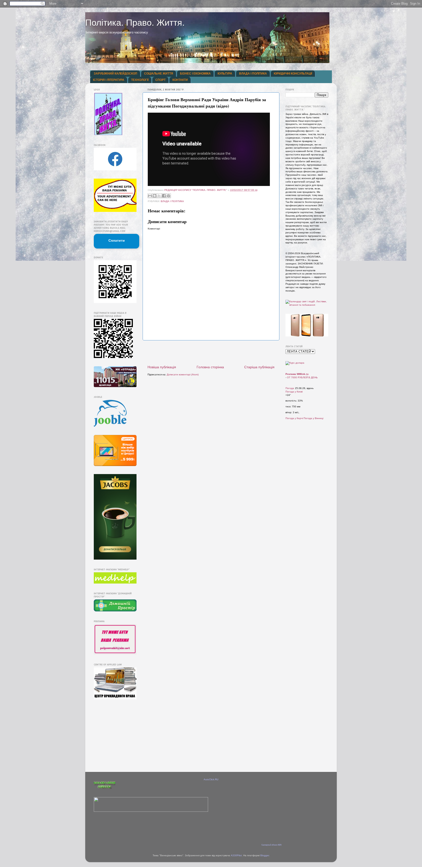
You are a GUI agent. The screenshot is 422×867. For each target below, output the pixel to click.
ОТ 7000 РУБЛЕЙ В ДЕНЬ (302, 377)
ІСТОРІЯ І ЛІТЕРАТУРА (108, 80)
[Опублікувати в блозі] (154, 195)
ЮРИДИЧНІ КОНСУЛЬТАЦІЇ (293, 73)
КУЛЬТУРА (225, 73)
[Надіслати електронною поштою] (150, 195)
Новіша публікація (162, 367)
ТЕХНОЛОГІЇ (139, 80)
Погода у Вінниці (313, 418)
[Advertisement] (211, 352)
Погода (289, 388)
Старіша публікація (259, 367)
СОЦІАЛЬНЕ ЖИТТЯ (158, 73)
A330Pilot (236, 855)
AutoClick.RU (211, 779)
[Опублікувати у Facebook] (163, 195)
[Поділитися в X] (159, 195)
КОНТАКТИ (180, 80)
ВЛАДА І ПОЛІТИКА (253, 73)
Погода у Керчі (294, 418)
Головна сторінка (210, 367)
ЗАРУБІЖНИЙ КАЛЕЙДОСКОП (115, 73)
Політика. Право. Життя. (135, 23)
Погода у (294, 391)
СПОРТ (160, 80)
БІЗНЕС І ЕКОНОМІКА (195, 73)
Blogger (264, 855)
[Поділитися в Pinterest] (168, 195)
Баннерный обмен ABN (272, 845)
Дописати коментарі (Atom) (183, 374)
